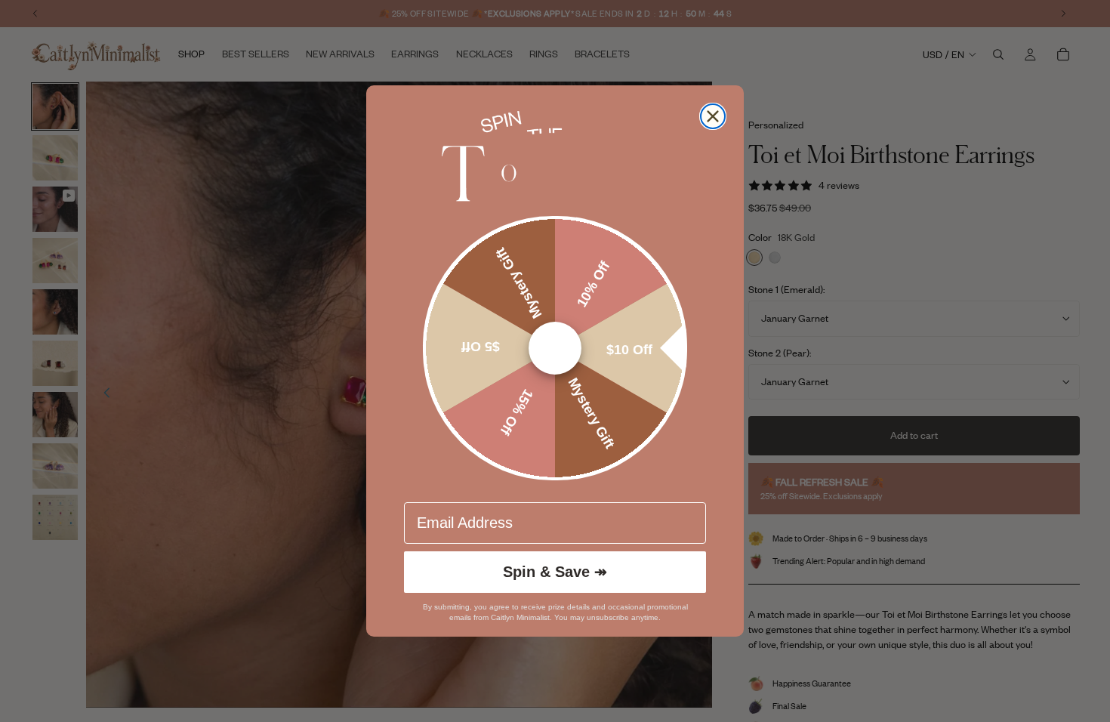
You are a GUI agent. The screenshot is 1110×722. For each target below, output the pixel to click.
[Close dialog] (713, 116)
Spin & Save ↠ (555, 571)
